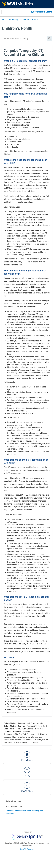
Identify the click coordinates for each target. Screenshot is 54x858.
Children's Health (29, 19)
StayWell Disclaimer (27, 849)
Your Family (12, 19)
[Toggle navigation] (4, 12)
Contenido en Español (43, 11)
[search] (24, 38)
